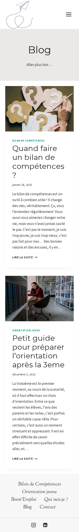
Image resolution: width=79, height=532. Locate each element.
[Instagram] (33, 525)
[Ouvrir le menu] (68, 14)
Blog (27, 507)
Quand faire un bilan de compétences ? (38, 162)
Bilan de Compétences (28, 140)
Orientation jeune (39, 492)
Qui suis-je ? (56, 499)
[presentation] (39, 108)
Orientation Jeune (26, 330)
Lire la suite (23, 257)
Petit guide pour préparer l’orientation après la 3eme (38, 351)
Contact (48, 507)
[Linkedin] (45, 525)
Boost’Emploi (23, 499)
